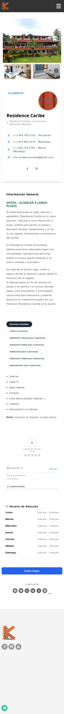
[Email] (21, 590)
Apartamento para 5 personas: (25, 365)
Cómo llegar (32, 571)
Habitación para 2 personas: (24, 351)
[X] (39, 590)
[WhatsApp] (27, 590)
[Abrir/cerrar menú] (58, 6)
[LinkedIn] (33, 590)
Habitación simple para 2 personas (27, 337)
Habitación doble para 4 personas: (27, 358)
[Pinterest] (45, 590)
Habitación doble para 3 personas (27, 344)
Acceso (53, 468)
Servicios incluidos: (19, 324)
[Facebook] (15, 590)
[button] (56, 70)
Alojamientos (16, 93)
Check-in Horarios (19, 331)
